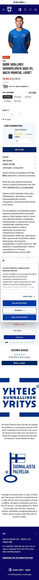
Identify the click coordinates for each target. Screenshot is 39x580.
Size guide (32, 92)
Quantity (6, 110)
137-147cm (28, 97)
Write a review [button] (19, 363)
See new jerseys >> (19, 2)
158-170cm (17, 101)
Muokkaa (18, 310)
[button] (3, 9)
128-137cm (18, 97)
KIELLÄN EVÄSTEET (19, 317)
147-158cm (7, 101)
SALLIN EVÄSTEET (19, 303)
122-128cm (7, 97)
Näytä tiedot (27, 296)
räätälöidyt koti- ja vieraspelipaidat (20, 187)
